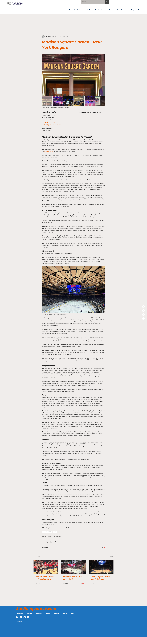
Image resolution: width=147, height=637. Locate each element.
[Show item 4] (79, 101)
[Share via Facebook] (43, 542)
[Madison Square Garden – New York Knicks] (101, 567)
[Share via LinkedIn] (51, 542)
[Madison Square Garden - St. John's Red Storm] (46, 567)
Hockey (44, 536)
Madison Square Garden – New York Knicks (101, 578)
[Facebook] (143, 306)
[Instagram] (143, 318)
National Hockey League (54, 536)
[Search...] (107, 2)
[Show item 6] (100, 101)
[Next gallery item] (103, 75)
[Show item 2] (58, 101)
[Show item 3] (68, 101)
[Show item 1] (47, 101)
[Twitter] (143, 310)
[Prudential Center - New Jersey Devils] (73, 567)
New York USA (47, 532)
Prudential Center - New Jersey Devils (72, 578)
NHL (55, 532)
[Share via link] (55, 542)
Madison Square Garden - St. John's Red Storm (46, 578)
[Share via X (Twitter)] (47, 542)
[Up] (143, 633)
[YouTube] (143, 314)
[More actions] (104, 37)
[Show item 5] (90, 101)
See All (111, 556)
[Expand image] (73, 75)
